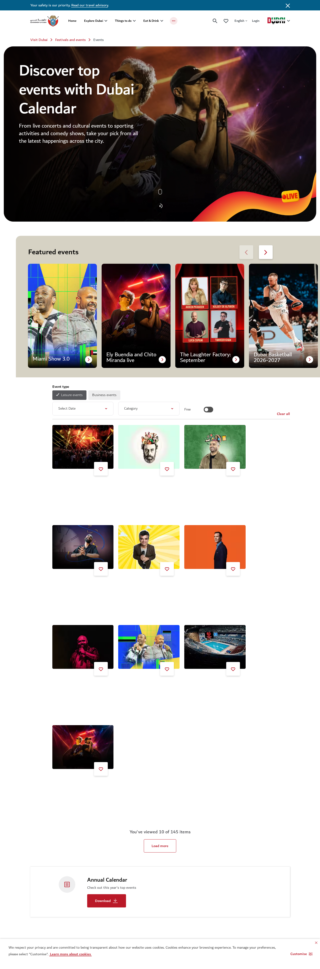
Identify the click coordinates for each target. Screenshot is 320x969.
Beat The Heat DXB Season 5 (81, 485)
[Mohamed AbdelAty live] (83, 647)
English (239, 20)
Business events (104, 395)
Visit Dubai (39, 40)
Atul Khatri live (136, 586)
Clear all (283, 414)
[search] (215, 21)
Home (72, 20)
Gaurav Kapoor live (205, 485)
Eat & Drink (151, 20)
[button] (301, 954)
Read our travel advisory (89, 5)
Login (255, 20)
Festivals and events (70, 40)
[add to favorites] (101, 469)
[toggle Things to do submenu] (134, 21)
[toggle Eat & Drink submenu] (161, 21)
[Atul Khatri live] (149, 547)
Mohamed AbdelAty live (76, 686)
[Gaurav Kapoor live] (215, 447)
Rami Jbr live (134, 485)
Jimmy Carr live (202, 586)
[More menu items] (173, 21)
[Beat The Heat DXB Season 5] (83, 447)
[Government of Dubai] (44, 21)
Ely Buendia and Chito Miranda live (82, 787)
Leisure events (72, 395)
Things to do (123, 20)
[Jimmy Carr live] (215, 547)
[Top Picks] (226, 20)
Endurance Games (204, 686)
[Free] (208, 409)
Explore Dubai (93, 20)
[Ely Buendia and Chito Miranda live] (83, 747)
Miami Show (133, 686)
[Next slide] (246, 252)
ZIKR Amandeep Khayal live (79, 586)
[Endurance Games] (215, 647)
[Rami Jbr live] (149, 447)
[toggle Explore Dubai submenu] (105, 21)
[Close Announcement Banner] (288, 5)
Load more (160, 846)
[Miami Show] (149, 647)
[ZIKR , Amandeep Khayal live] (83, 547)
